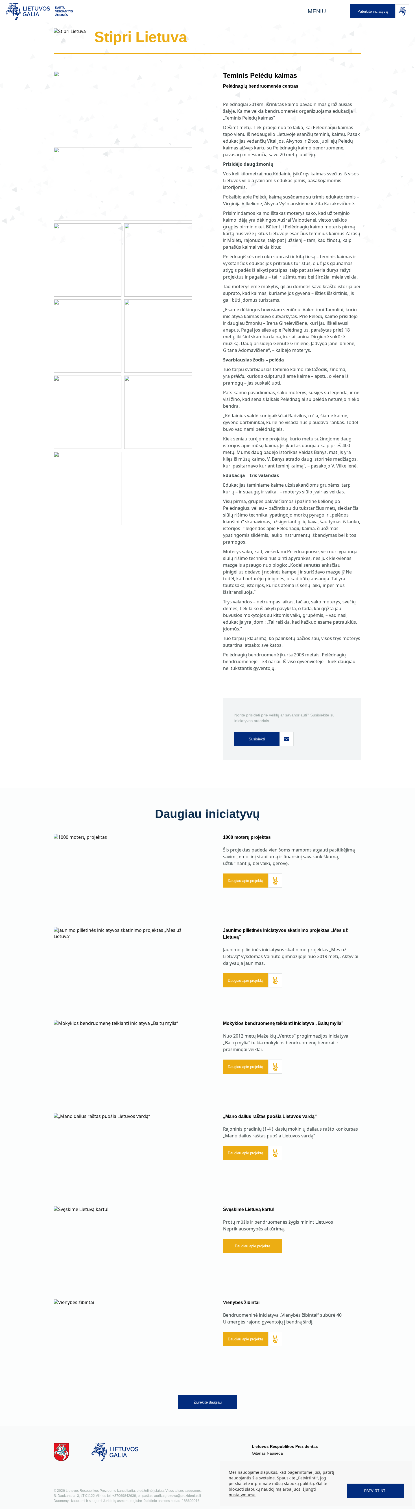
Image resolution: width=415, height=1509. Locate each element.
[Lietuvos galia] (151, 11)
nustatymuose (242, 1494)
